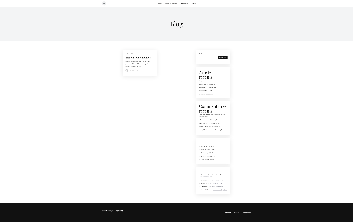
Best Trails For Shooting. (207, 84)
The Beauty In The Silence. (207, 87)
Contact (193, 3)
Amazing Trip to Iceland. (207, 91)
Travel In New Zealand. (206, 94)
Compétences (184, 3)
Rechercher (202, 54)
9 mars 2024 (130, 54)
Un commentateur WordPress (208, 114)
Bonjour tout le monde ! (138, 57)
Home (160, 3)
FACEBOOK (247, 212)
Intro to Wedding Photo (213, 120)
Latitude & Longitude (171, 3)
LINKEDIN (237, 212)
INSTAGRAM (228, 212)
